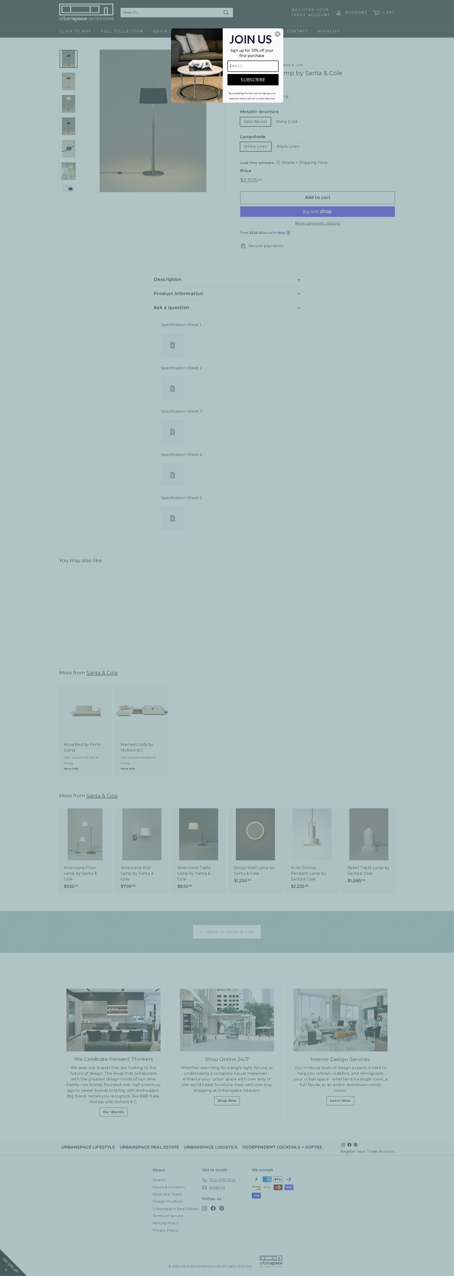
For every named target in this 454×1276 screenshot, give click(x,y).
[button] (277, 34)
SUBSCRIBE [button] (253, 79)
